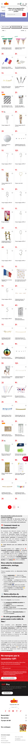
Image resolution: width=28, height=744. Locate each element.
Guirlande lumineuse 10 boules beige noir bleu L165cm (6, 242)
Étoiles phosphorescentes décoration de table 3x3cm (20, 455)
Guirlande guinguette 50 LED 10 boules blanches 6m (20, 358)
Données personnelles (5, 742)
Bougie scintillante (5, 222)
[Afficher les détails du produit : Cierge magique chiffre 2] (21, 196)
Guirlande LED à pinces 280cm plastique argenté (7, 435)
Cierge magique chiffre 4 (20, 222)
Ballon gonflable (5, 26)
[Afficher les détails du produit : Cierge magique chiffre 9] (21, 158)
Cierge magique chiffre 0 (20, 241)
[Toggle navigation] (2, 4)
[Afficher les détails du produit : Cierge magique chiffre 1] (7, 254)
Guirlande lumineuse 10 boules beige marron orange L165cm (20, 300)
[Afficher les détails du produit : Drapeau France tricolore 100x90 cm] (7, 274)
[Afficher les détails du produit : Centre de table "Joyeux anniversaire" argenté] (21, 467)
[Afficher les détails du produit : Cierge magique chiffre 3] (21, 254)
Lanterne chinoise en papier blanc (6, 145)
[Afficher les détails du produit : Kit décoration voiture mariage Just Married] (7, 80)
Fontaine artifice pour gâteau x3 (19, 87)
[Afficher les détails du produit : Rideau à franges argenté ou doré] (7, 467)
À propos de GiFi (6, 720)
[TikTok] (20, 711)
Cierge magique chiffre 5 (7, 318)
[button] (20, 4)
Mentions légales (4, 740)
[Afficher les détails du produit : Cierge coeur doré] (21, 177)
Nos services (5, 718)
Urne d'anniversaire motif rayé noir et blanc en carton (7, 106)
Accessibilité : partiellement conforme (20, 739)
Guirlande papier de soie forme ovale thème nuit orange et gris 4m (20, 416)
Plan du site (3, 736)
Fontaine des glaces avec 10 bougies (7, 397)
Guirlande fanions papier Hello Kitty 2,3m (20, 48)
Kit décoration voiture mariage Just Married (6, 87)
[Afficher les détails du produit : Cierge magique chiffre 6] (7, 293)
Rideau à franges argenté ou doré (7, 474)
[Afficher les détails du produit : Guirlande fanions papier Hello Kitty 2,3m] (21, 42)
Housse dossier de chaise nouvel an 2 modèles (7, 377)
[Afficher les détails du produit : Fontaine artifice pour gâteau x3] (21, 80)
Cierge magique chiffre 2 (20, 202)
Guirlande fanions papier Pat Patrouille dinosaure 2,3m (7, 48)
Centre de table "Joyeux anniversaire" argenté (20, 474)
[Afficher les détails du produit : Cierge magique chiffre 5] (7, 313)
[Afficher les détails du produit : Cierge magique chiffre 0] (21, 235)
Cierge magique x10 (6, 125)
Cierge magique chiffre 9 (20, 164)
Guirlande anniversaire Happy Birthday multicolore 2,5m (20, 493)
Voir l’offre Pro (7, 693)
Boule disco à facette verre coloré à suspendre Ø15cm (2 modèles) (7, 358)
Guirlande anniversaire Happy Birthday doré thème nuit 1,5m (6, 339)
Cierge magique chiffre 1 (7, 260)
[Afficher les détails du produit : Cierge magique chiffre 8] (7, 196)
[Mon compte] (23, 4)
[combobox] (4, 31)
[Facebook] (5, 711)
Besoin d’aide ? (5, 715)
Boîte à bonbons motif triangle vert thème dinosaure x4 (6, 455)
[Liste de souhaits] (12, 38)
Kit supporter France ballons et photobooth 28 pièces (20, 397)
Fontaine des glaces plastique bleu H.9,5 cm (20, 106)
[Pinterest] (16, 711)
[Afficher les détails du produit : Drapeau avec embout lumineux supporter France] (7, 61)
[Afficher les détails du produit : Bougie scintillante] (7, 216)
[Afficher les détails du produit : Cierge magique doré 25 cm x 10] (21, 119)
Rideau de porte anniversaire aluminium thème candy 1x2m (19, 435)
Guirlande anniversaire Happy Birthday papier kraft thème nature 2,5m (7, 493)
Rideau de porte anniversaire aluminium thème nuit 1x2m (19, 319)
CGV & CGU (3, 738)
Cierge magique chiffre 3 (20, 260)
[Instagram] (9, 711)
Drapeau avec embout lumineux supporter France (7, 68)
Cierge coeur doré (19, 183)
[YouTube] (13, 711)
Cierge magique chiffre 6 (7, 299)
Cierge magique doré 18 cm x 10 (7, 184)
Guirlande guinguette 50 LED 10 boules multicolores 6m (20, 145)
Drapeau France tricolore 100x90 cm (7, 281)
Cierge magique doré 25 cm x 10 (20, 126)
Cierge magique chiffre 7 (7, 164)
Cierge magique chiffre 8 (7, 202)
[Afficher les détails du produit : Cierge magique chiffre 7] (7, 158)
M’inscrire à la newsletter (9, 678)
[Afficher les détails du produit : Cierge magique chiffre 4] (21, 216)
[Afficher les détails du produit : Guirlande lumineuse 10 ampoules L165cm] (21, 371)
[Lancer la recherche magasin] (24, 14)
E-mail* (3, 666)
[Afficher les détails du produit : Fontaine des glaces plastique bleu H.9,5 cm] (21, 100)
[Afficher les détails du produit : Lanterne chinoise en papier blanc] (7, 138)
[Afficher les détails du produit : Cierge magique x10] (7, 119)
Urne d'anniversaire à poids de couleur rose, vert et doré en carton (20, 281)
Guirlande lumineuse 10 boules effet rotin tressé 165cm (20, 339)
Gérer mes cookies (19, 736)
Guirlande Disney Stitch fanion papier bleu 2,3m (6, 416)
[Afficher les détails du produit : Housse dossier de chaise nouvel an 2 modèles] (7, 371)
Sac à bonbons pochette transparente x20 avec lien (20, 68)
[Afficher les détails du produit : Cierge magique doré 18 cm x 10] (7, 177)
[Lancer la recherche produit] (1, 7)
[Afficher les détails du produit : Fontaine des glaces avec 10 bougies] (7, 390)
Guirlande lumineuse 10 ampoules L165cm (20, 377)
